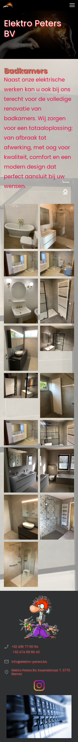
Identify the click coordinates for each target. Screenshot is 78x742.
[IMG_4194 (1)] (21, 432)
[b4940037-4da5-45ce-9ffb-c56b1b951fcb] (57, 470)
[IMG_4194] (21, 263)
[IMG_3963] (57, 432)
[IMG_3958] (21, 385)
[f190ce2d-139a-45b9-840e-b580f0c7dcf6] (57, 395)
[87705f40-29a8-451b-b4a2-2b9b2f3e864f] (21, 348)
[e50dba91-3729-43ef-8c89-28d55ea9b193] (21, 564)
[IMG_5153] (21, 301)
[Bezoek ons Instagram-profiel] (39, 685)
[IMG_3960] (57, 338)
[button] (72, 5)
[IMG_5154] (21, 226)
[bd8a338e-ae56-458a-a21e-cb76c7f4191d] (21, 517)
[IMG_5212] (57, 226)
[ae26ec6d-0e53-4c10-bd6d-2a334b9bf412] (21, 470)
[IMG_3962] (57, 301)
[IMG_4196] (57, 263)
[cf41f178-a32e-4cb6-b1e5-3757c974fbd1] (57, 517)
